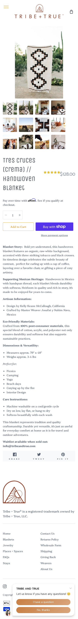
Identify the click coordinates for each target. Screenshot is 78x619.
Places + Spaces (13, 551)
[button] (52, 172)
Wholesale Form (51, 545)
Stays (6, 563)
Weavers (46, 563)
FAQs (6, 557)
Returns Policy (50, 539)
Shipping (46, 551)
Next (74, 75)
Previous (4, 75)
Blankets (8, 539)
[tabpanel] (39, 62)
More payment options (54, 235)
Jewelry (8, 545)
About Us (46, 569)
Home (7, 533)
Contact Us (48, 533)
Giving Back (48, 557)
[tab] (10, 107)
